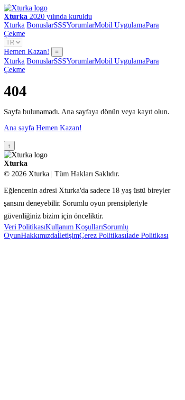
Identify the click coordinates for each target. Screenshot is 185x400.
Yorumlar (80, 25)
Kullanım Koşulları (74, 227)
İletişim (68, 235)
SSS (60, 25)
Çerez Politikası (102, 235)
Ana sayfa (19, 128)
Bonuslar (40, 25)
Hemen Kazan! (26, 51)
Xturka (14, 25)
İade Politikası (147, 235)
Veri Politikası (25, 227)
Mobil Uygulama (120, 25)
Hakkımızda (39, 235)
